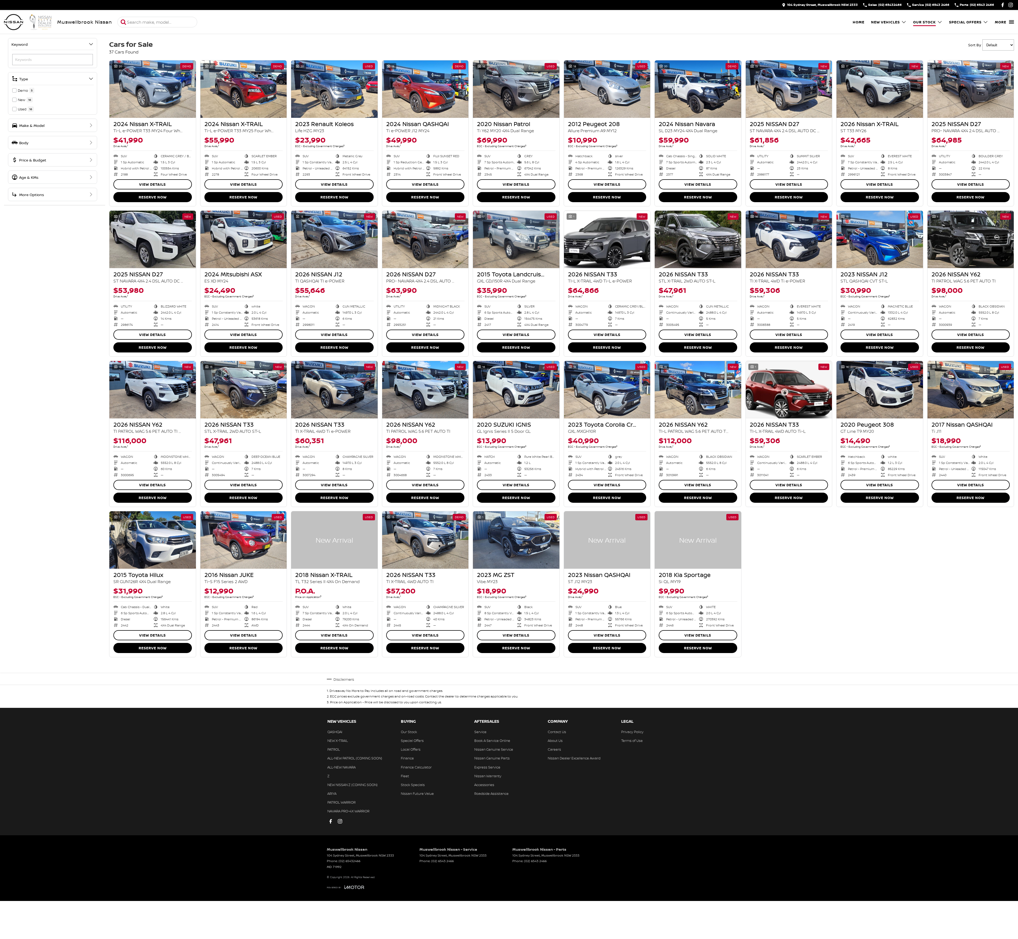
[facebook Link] (1002, 5)
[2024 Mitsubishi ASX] (243, 239)
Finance (407, 758)
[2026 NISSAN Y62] (971, 239)
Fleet (405, 776)
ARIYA (331, 793)
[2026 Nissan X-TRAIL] (879, 89)
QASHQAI (334, 731)
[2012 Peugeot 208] (607, 89)
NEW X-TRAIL (337, 740)
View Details (152, 184)
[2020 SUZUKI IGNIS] (516, 389)
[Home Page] (28, 22)
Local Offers (411, 749)
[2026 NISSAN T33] (607, 239)
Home (858, 22)
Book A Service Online (492, 740)
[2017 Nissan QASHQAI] (971, 389)
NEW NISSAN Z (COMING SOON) (352, 784)
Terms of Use (632, 740)
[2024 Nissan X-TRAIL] (152, 89)
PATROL (333, 749)
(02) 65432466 (349, 861)
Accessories (484, 784)
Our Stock (924, 22)
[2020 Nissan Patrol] (516, 89)
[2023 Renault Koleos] (334, 89)
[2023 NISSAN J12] (879, 239)
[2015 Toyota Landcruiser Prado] (516, 239)
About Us (555, 740)
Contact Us (557, 731)
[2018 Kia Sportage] (698, 540)
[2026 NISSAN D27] (425, 239)
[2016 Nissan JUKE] (243, 540)
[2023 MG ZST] (516, 540)
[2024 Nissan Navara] (698, 89)
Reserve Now (153, 197)
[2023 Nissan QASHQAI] (607, 540)
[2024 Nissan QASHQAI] (425, 89)
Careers (554, 749)
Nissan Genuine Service (493, 749)
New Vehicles (885, 22)
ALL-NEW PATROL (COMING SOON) (354, 758)
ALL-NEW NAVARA (341, 767)
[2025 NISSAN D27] (789, 89)
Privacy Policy (632, 731)
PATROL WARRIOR (341, 802)
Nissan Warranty (487, 776)
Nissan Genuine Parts (492, 758)
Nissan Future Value (417, 793)
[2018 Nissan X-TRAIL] (334, 540)
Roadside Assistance (491, 793)
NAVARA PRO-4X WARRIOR (348, 811)
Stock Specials (413, 784)
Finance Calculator (416, 767)
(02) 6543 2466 (442, 861)
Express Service (487, 767)
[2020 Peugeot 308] (879, 389)
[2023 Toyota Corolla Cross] (607, 389)
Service (480, 731)
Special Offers (965, 22)
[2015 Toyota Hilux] (152, 540)
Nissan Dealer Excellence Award (574, 758)
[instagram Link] (1010, 5)
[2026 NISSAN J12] (334, 239)
